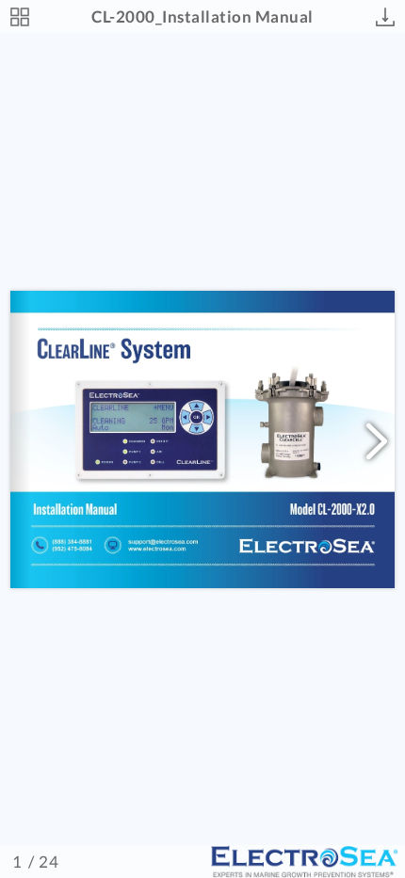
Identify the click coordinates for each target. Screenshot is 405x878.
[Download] (385, 17)
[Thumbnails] (20, 17)
